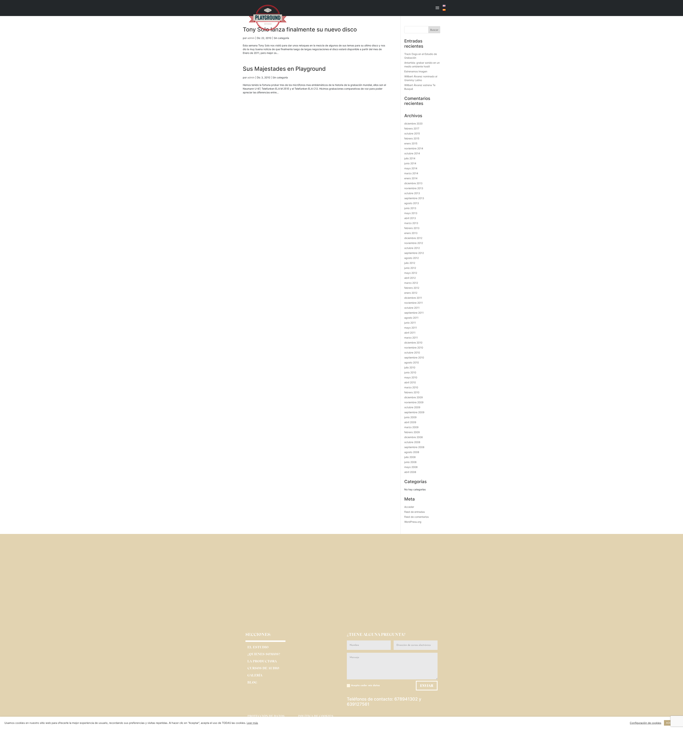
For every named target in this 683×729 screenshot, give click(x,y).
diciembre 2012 (413, 238)
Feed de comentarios (416, 516)
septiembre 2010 (414, 357)
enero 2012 (410, 292)
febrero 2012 (411, 287)
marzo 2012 (411, 282)
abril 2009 (410, 422)
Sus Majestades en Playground (284, 68)
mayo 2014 (410, 168)
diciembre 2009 (413, 397)
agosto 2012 (411, 257)
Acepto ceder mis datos (365, 685)
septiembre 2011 (414, 312)
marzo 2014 (411, 173)
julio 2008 (410, 457)
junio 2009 (410, 417)
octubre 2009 (412, 407)
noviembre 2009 (413, 402)
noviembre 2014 (413, 148)
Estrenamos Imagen (415, 71)
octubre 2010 (412, 352)
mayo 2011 (410, 327)
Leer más (252, 723)
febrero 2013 (411, 228)
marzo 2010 (411, 387)
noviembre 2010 (413, 347)
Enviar (426, 685)
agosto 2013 (411, 203)
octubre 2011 (412, 307)
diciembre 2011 (413, 297)
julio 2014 (409, 158)
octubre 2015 (412, 133)
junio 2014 (410, 163)
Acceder (409, 506)
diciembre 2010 (413, 342)
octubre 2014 (412, 153)
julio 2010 (409, 367)
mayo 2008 (411, 467)
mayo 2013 (410, 213)
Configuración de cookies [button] (645, 723)
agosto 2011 (411, 317)
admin (251, 37)
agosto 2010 (411, 362)
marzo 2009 (411, 427)
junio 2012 (410, 267)
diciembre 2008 (413, 437)
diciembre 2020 (413, 123)
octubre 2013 (412, 193)
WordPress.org (412, 521)
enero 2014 (410, 178)
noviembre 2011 (413, 302)
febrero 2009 (412, 432)
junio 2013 (410, 208)
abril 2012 (410, 277)
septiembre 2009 (414, 412)
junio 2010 (410, 372)
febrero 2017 (411, 128)
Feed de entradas (414, 511)
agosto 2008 (411, 452)
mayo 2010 (410, 377)
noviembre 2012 (413, 242)
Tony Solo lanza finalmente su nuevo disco (300, 29)
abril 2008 (410, 471)
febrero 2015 (411, 138)
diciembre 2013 (413, 183)
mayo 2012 (410, 272)
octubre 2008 (412, 442)
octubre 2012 (412, 247)
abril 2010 (410, 382)
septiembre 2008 (414, 447)
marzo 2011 (411, 337)
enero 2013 (410, 233)
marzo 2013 (411, 223)
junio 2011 (410, 322)
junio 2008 (410, 462)
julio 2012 (409, 262)
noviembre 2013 (413, 188)
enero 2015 (410, 143)
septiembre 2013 (414, 198)
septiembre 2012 (414, 252)
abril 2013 (410, 218)
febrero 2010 (411, 392)
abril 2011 (409, 332)
